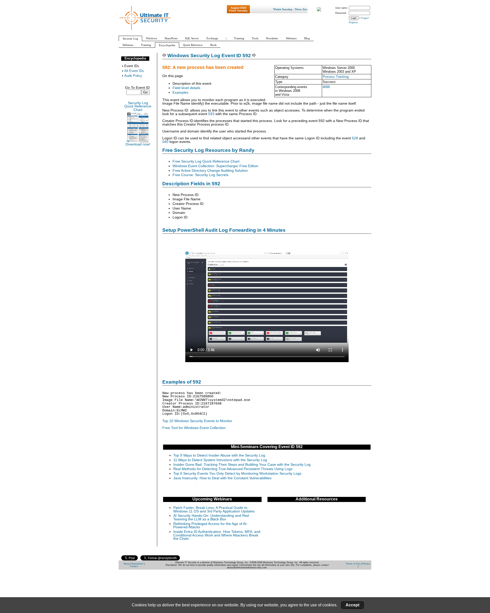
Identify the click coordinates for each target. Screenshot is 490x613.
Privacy (366, 563)
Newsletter (137, 563)
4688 (326, 87)
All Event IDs (134, 71)
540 (165, 142)
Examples (180, 92)
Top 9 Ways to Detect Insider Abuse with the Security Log (219, 455)
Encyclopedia (135, 58)
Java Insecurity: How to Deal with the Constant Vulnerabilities (222, 478)
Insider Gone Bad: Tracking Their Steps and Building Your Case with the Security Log (242, 465)
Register (353, 22)
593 (211, 114)
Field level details (186, 88)
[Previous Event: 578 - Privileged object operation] (164, 55)
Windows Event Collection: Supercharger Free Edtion (215, 166)
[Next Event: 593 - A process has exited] (254, 55)
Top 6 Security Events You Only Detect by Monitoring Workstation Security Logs (237, 473)
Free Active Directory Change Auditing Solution (210, 171)
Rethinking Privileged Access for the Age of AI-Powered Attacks (210, 525)
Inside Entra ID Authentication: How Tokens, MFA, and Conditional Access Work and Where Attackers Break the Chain (216, 535)
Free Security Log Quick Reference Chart (206, 161)
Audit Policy (133, 76)
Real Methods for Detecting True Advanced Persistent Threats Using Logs (232, 469)
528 (355, 138)
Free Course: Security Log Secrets (200, 175)
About (127, 563)
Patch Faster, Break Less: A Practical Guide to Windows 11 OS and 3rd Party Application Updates (214, 509)
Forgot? (365, 18)
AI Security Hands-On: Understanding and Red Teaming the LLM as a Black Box (211, 517)
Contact (134, 566)
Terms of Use (353, 563)
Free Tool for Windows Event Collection (194, 428)
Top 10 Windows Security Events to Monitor (197, 421)
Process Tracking (336, 77)
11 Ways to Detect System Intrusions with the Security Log (220, 460)
